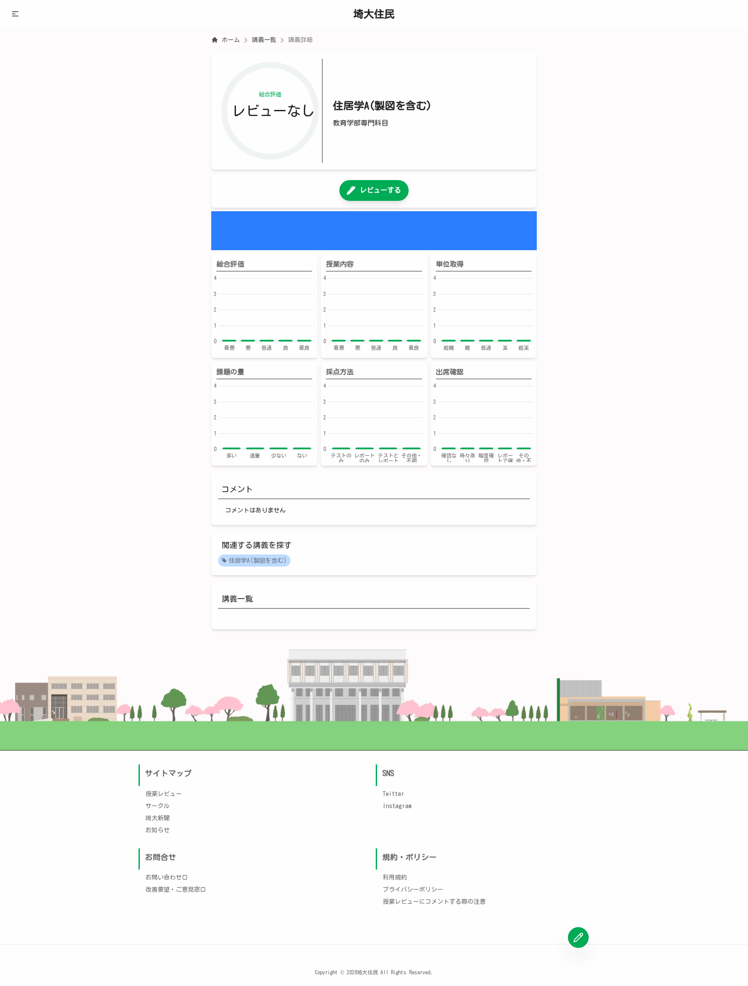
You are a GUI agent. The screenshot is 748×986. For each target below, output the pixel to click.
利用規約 (395, 877)
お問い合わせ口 (166, 877)
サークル (157, 806)
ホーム (231, 40)
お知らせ (157, 830)
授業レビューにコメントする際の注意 (434, 902)
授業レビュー (163, 794)
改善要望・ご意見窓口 (175, 889)
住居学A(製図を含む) (258, 560)
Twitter (393, 794)
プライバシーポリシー (413, 889)
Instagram (397, 806)
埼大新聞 (157, 818)
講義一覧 (264, 40)
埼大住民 (374, 14)
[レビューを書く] (578, 937)
